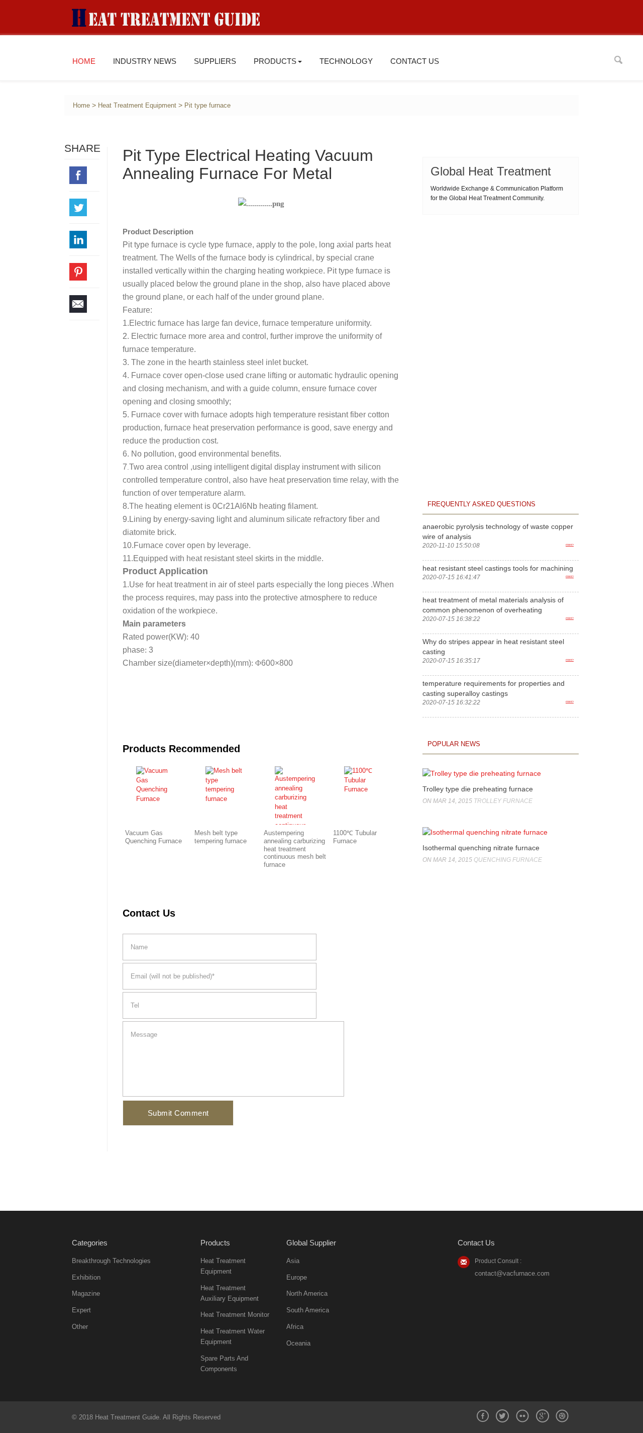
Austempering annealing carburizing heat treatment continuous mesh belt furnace (295, 849)
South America (307, 1310)
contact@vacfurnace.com (512, 1273)
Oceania (298, 1343)
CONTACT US (414, 61)
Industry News (144, 61)
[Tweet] (84, 207)
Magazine (86, 1293)
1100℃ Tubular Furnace (355, 837)
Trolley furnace (503, 800)
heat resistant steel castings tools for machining (497, 568)
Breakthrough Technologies (111, 1261)
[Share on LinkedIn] (84, 239)
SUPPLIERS (215, 61)
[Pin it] (84, 272)
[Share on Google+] (542, 1415)
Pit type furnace (207, 105)
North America (307, 1293)
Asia (292, 1261)
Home (83, 61)
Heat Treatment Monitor (234, 1314)
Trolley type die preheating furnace (477, 789)
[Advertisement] (500, 287)
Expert (81, 1310)
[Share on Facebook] (84, 175)
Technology (346, 61)
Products (275, 61)
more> (570, 544)
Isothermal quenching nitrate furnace (481, 848)
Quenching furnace (508, 859)
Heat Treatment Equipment (137, 105)
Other (80, 1326)
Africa (294, 1326)
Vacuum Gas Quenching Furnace (153, 837)
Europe (296, 1277)
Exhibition (86, 1277)
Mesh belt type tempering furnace (220, 837)
